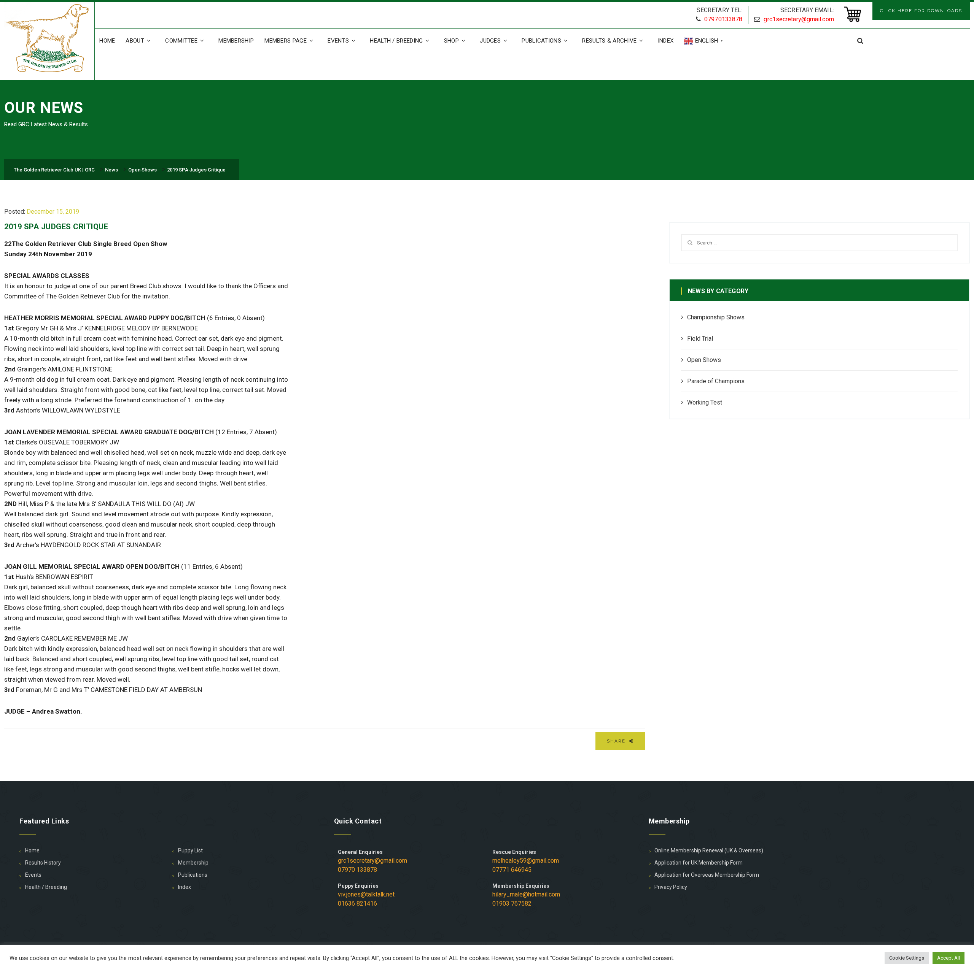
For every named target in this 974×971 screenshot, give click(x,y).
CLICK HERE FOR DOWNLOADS (921, 10)
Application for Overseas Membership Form (706, 875)
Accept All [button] (948, 958)
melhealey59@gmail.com (525, 860)
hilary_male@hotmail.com (526, 894)
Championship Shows (716, 317)
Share (617, 741)
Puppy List (190, 850)
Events (338, 40)
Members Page (285, 40)
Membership (236, 40)
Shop (451, 40)
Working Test (704, 402)
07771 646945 (512, 869)
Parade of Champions (716, 381)
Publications (541, 40)
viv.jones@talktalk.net (366, 894)
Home (107, 40)
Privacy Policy (670, 887)
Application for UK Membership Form (698, 863)
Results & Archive (609, 40)
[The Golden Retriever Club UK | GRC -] (49, 39)
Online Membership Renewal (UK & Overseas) (708, 850)
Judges (490, 40)
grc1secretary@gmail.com (799, 19)
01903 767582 (512, 903)
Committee (181, 40)
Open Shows (704, 359)
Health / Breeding (396, 40)
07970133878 (723, 19)
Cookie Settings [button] (906, 958)
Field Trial (700, 338)
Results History (43, 863)
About (135, 40)
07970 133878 (357, 869)
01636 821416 (357, 903)
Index (666, 40)
